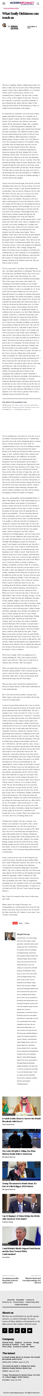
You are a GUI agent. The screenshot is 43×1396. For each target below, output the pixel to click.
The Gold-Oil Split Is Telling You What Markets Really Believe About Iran (18, 1152)
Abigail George (14, 28)
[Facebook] (4, 34)
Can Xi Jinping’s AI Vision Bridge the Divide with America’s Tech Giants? (21, 1217)
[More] (36, 34)
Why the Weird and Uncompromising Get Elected (31, 1280)
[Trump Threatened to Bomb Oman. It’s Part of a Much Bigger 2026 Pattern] (21, 1171)
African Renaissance (11, 8)
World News (6, 1244)
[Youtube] (29, 1330)
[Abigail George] (4, 25)
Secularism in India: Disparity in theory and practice (10, 1280)
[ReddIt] (25, 34)
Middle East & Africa (8, 1114)
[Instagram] (11, 1330)
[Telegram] (31, 34)
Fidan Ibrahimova (8, 1124)
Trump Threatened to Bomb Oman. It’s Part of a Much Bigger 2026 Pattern (19, 1185)
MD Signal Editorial (8, 1157)
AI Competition (7, 1212)
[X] (10, 34)
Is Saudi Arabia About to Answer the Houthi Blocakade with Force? (21, 1120)
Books (21, 923)
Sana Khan (6, 1257)
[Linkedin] (20, 34)
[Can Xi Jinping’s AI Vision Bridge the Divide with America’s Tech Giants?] (21, 1203)
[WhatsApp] (15, 34)
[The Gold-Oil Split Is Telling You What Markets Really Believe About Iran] (21, 1138)
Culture (27, 923)
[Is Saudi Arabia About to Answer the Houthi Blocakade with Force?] (21, 1106)
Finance (5, 1147)
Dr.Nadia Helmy (7, 1222)
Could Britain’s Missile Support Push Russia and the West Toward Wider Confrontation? (21, 1251)
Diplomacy (6, 1179)
